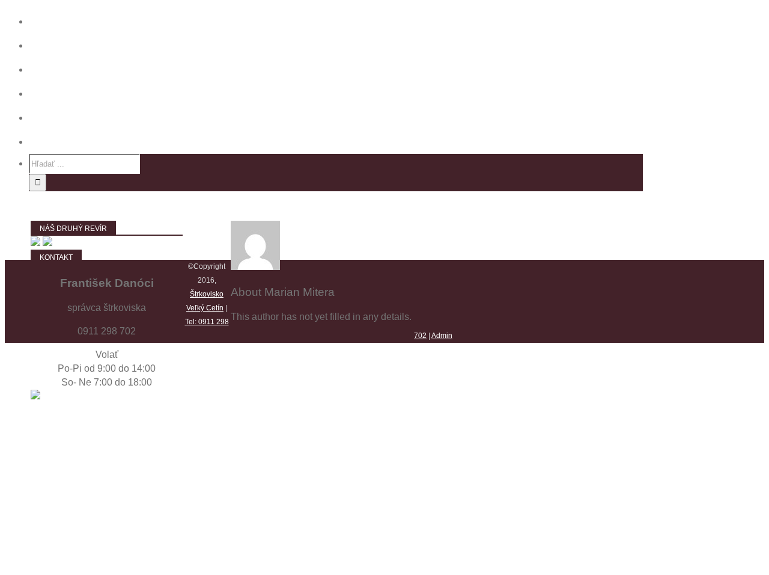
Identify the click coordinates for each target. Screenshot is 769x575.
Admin (441, 335)
